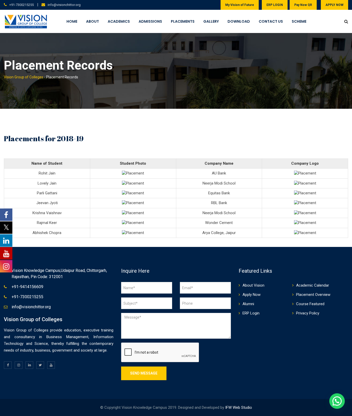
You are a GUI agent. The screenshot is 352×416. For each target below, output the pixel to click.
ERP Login (250, 313)
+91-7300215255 (21, 5)
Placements (183, 21)
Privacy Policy (307, 313)
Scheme (299, 21)
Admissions (150, 21)
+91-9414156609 (27, 286)
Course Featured (310, 304)
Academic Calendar (312, 285)
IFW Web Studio (238, 407)
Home (71, 21)
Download (239, 21)
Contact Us (271, 21)
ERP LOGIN (274, 5)
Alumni (248, 304)
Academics (119, 21)
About (92, 21)
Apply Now (251, 294)
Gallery (211, 21)
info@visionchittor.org (64, 5)
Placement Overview (313, 294)
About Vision (253, 285)
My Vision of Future (239, 5)
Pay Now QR (303, 5)
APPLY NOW (334, 5)
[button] (337, 401)
